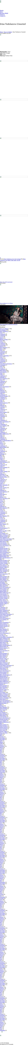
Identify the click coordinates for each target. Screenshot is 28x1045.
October (2, 736)
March (1, 742)
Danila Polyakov (4, 396)
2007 (1, 761)
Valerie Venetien (4, 602)
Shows (1, 338)
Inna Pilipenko (3, 516)
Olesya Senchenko (4, 355)
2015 (1, 885)
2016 (1, 899)
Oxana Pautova (3, 528)
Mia (1, 455)
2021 (1, 986)
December (2, 739)
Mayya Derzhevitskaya (5, 440)
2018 (1, 933)
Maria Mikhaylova (4, 433)
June (1, 751)
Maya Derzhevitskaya (5, 557)
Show (1, 349)
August (1, 754)
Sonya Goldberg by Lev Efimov (6, 303)
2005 (1, 740)
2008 (1, 773)
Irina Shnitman (3, 347)
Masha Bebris (3, 447)
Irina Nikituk (3, 524)
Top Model (2, 533)
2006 (1, 743)
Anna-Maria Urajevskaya (6, 363)
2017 (1, 916)
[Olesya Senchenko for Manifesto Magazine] (14, 314)
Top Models (3, 330)
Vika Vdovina (3, 487)
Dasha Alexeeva (4, 402)
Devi (1, 502)
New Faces (2, 475)
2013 (1, 858)
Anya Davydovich (4, 386)
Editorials (2, 353)
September (2, 755)
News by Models (8, 32)
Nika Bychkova (3, 462)
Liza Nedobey (3, 425)
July (1, 753)
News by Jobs (3, 530)
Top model (2, 608)
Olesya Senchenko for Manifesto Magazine (8, 324)
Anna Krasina (3, 371)
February (2, 746)
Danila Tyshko (3, 476)
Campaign (2, 397)
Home (1, 32)
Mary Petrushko (4, 485)
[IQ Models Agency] (7, 1035)
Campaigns (2, 334)
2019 (1, 951)
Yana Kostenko (3, 467)
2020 (1, 968)
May (1, 735)
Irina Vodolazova (4, 331)
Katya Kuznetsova (4, 421)
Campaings (2, 365)
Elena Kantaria (3, 507)
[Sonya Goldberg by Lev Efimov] (14, 293)
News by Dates (3, 732)
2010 (1, 808)
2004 (1, 734)
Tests (1, 332)
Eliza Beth (2, 494)
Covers (1, 336)
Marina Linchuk (4, 339)
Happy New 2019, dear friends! (6, 282)
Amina (1, 384)
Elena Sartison (3, 412)
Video (1, 354)
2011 (1, 823)
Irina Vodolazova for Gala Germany (12, 259)
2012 (1, 840)
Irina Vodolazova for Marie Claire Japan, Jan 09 (13, 259)
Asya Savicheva (4, 498)
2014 (1, 874)
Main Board (3, 370)
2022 (1, 1003)
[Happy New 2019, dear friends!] (14, 272)
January (2, 744)
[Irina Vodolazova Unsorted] (12, 42)
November (2, 738)
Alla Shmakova (3, 491)
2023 (1, 1021)
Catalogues (2, 335)
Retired (1, 497)
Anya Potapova (3, 378)
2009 (1, 790)
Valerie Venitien (3, 471)
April (1, 749)
